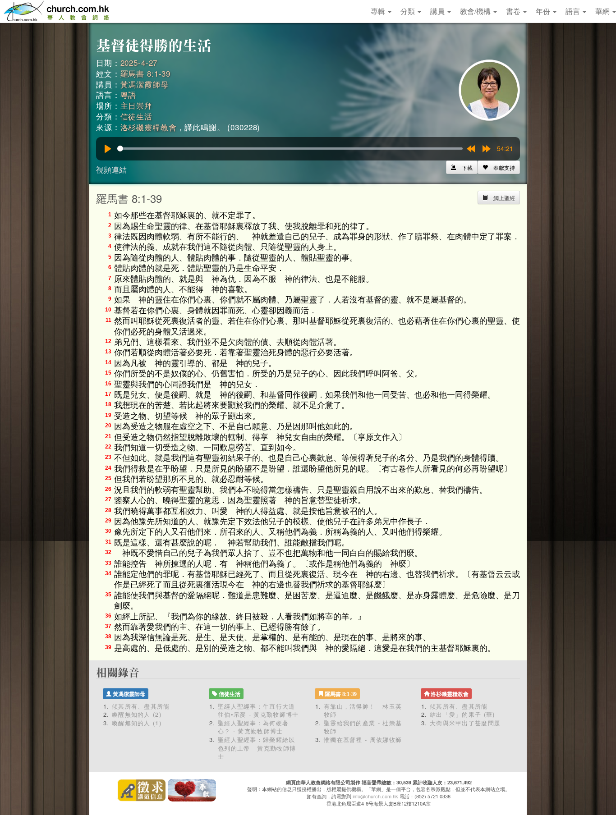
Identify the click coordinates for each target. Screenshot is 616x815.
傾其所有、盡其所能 (141, 706)
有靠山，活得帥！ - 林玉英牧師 (363, 710)
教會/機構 (476, 11)
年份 (544, 11)
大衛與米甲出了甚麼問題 (465, 723)
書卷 (514, 11)
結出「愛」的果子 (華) (462, 714)
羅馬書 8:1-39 (145, 73)
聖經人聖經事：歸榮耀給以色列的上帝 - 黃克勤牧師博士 (257, 747)
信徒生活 (136, 116)
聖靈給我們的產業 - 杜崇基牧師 (363, 727)
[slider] (290, 148)
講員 (438, 11)
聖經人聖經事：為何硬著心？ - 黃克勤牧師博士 (253, 727)
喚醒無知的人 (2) (136, 714)
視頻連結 (111, 169)
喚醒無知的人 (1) (136, 723)
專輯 (379, 11)
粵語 (128, 94)
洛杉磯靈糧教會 (148, 127)
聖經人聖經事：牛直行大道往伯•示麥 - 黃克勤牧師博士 (258, 710)
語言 (573, 11)
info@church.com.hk (375, 796)
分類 (408, 11)
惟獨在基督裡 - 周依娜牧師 (363, 739)
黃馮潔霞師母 (144, 84)
